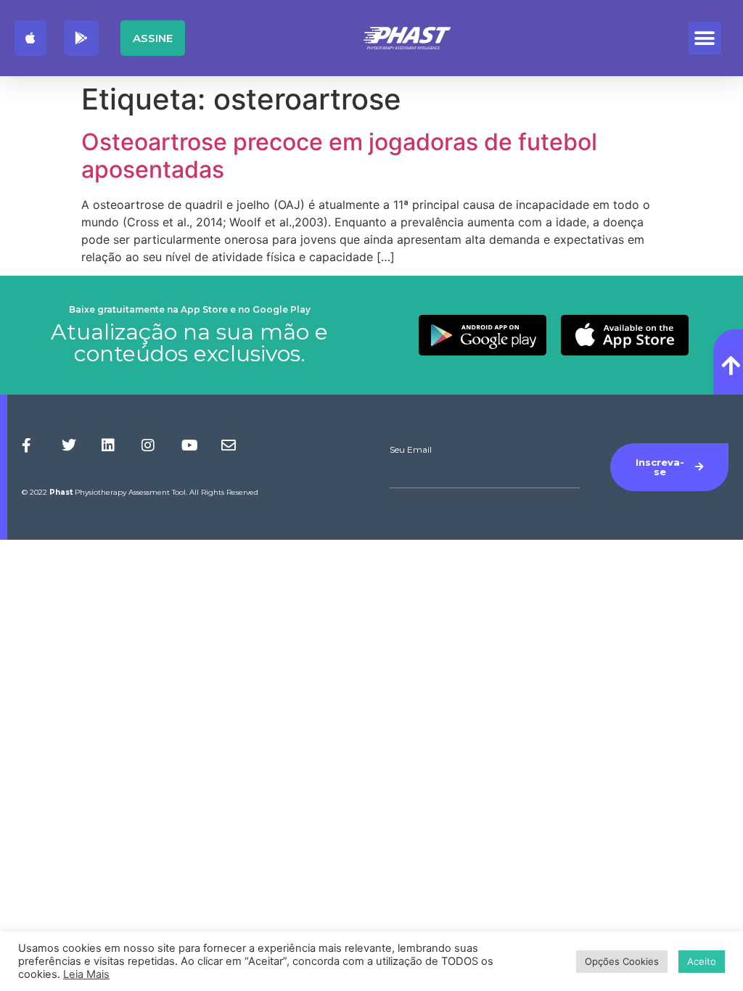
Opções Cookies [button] (622, 961)
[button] (705, 38)
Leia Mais (86, 974)
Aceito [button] (701, 961)
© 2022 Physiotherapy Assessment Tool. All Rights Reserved (140, 492)
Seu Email (411, 449)
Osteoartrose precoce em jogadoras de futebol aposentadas (339, 156)
